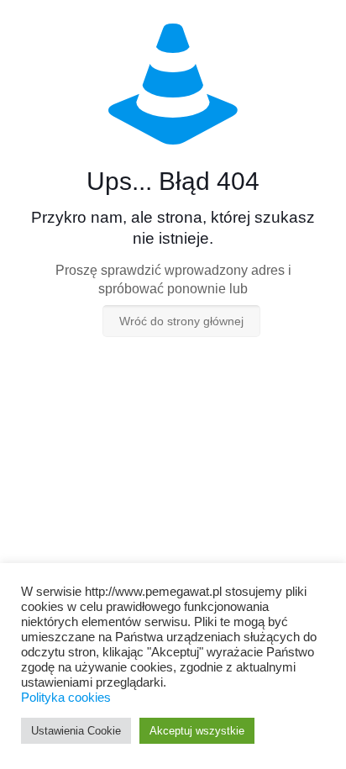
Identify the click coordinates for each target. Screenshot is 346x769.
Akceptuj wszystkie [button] (196, 730)
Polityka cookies (66, 697)
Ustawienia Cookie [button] (76, 730)
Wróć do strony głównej (181, 321)
